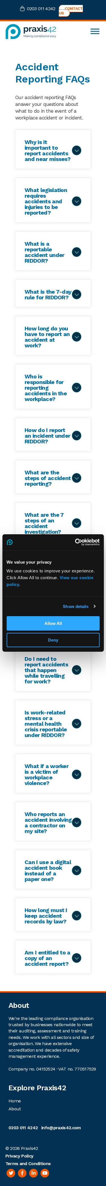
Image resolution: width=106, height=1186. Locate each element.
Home (14, 1101)
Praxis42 (29, 1148)
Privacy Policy (19, 1156)
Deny (53, 640)
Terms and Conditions (28, 1163)
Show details (75, 606)
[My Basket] (23, 9)
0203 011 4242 (41, 8)
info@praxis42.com (61, 1127)
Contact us (71, 10)
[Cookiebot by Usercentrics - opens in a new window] (75, 542)
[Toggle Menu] (94, 31)
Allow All (53, 623)
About (14, 1108)
